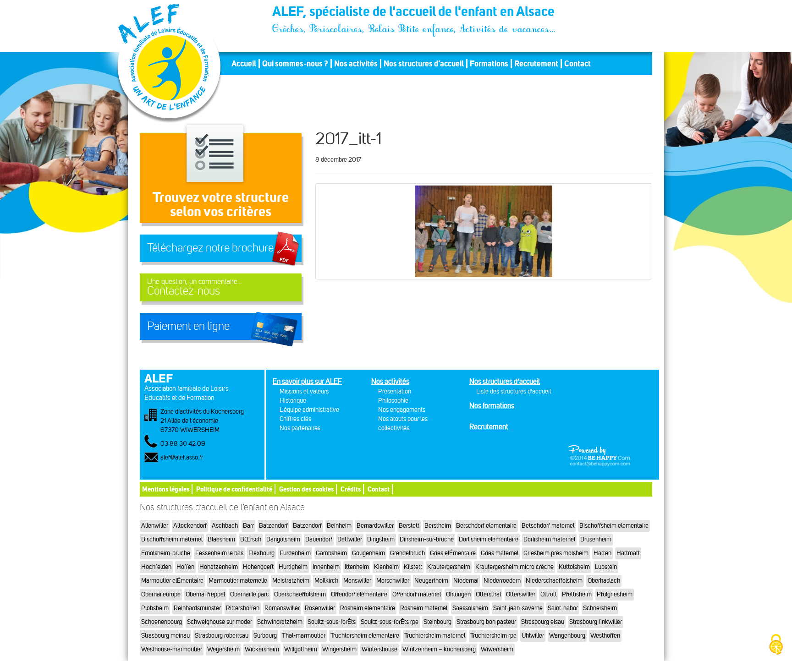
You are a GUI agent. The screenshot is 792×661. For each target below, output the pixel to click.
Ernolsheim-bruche (165, 553)
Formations (489, 63)
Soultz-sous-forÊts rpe (389, 622)
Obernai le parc (249, 594)
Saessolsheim (470, 608)
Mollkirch (326, 581)
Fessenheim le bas (219, 553)
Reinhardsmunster (197, 608)
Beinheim (339, 526)
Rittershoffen (242, 608)
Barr (248, 526)
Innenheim (326, 567)
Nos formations (491, 405)
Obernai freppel (205, 594)
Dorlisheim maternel (549, 539)
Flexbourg (261, 553)
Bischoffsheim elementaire (614, 526)
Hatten (602, 553)
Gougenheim (368, 553)
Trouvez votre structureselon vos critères (221, 204)
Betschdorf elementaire (486, 526)
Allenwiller (154, 526)
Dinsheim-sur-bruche (427, 539)
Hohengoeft (258, 567)
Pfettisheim (577, 594)
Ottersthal (488, 594)
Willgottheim (300, 649)
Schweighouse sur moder (219, 622)
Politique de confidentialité (234, 489)
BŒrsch (250, 539)
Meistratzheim (290, 581)
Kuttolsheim (574, 567)
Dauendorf (318, 539)
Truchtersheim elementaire (364, 635)
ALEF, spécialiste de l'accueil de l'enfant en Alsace (414, 13)
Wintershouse (379, 649)
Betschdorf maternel (548, 526)
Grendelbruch (407, 553)
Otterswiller (520, 594)
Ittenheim (357, 567)
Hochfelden (156, 567)
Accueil (243, 63)
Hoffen (185, 567)
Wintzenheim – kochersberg (439, 649)
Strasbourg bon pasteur (486, 622)
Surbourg (265, 635)
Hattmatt (628, 553)
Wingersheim (339, 649)
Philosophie (393, 400)
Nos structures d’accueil (424, 63)
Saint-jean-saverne (518, 608)
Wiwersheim (497, 649)
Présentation (394, 391)
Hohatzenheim (218, 567)
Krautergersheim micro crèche (514, 567)
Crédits (351, 489)
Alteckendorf (190, 526)
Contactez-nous (194, 287)
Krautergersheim (448, 567)
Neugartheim (431, 581)
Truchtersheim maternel (434, 635)
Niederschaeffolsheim (554, 581)
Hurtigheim (293, 567)
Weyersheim (223, 649)
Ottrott (548, 594)
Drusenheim (595, 539)
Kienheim (386, 567)
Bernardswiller (375, 526)
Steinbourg (437, 622)
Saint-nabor (563, 608)
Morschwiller (392, 581)
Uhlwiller (533, 635)
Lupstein (606, 567)
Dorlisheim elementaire (488, 539)
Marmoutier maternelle (238, 581)
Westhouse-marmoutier (171, 649)
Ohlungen (458, 594)
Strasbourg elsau (542, 622)
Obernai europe (161, 594)
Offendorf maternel (416, 594)
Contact (577, 63)
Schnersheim (600, 608)
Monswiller (357, 581)
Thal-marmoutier (303, 635)
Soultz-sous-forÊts (332, 622)
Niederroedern (502, 581)
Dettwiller (349, 539)
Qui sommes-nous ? (295, 63)
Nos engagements (401, 410)
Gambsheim (331, 553)
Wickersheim (262, 649)
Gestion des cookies (306, 489)
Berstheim (437, 526)
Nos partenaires (300, 428)
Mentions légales (165, 489)
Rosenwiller (320, 608)
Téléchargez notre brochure (210, 248)
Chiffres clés (295, 419)
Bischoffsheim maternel (172, 539)
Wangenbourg (567, 635)
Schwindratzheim (279, 622)
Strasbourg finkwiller (595, 622)
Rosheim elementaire (367, 608)
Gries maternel (499, 553)
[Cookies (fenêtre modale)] (776, 645)
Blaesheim (221, 539)
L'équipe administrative (309, 410)
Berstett (409, 526)
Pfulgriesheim (614, 594)
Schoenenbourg (161, 622)
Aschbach (225, 526)
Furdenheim (295, 553)
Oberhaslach (604, 581)
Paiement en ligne (188, 326)
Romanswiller (282, 608)
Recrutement (536, 63)
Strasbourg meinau (165, 635)
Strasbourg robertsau (221, 635)
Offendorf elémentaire (359, 594)
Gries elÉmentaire (453, 553)
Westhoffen (605, 635)
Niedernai (465, 581)
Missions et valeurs (304, 391)
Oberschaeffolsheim (300, 594)
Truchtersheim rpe (493, 635)
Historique (293, 400)
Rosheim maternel (423, 608)
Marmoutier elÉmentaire (172, 581)
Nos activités (356, 63)
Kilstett (413, 567)
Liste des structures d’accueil (513, 391)
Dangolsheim (283, 539)
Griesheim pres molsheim (555, 553)
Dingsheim (381, 539)
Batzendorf (273, 526)
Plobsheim (155, 608)
